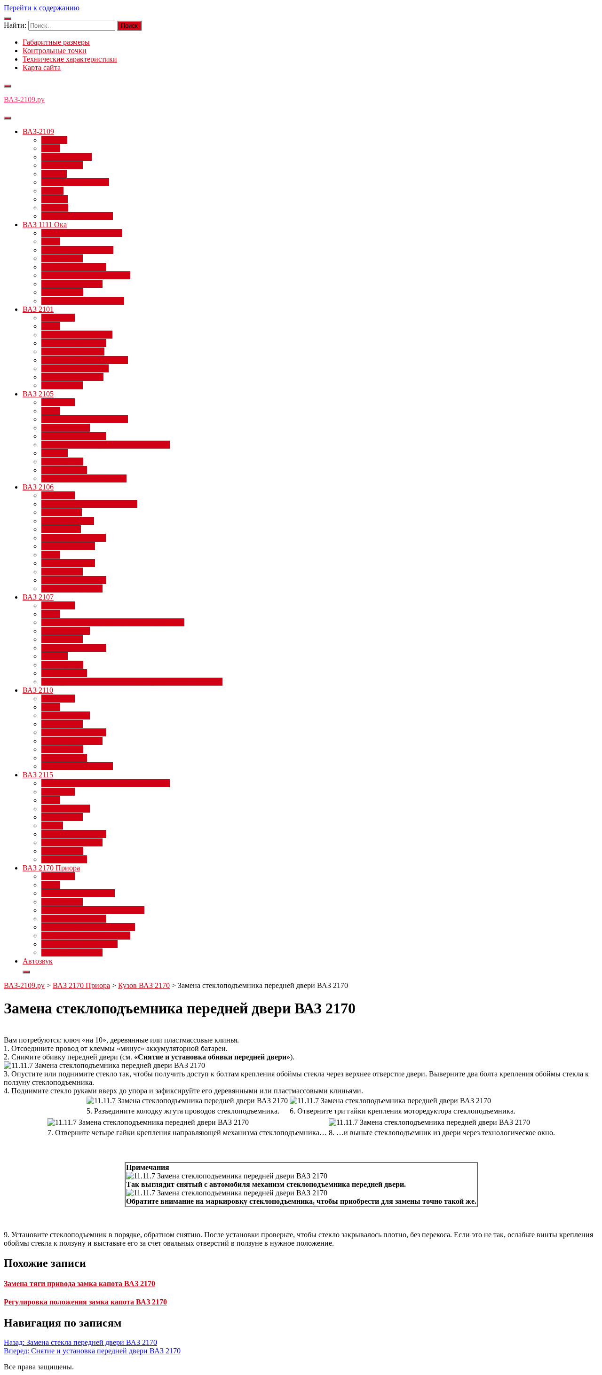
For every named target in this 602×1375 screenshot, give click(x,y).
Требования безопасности (82, 301)
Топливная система (72, 377)
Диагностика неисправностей (89, 504)
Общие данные (65, 428)
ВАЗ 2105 (38, 394)
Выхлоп (54, 140)
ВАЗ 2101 (38, 309)
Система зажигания (72, 352)
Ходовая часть (64, 470)
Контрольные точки (55, 51)
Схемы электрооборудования (88, 927)
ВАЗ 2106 (38, 487)
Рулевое (54, 174)
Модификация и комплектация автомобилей (112, 622)
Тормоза (54, 199)
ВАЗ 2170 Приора (51, 868)
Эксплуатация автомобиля (84, 478)
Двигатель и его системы (81, 233)
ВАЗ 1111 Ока (45, 225)
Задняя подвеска (67, 521)
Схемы (52, 191)
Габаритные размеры (56, 42)
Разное (52, 826)
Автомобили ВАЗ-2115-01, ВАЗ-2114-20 (105, 783)
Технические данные (75, 368)
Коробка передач (68, 546)
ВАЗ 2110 (38, 690)
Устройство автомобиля (79, 944)
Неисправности (66, 157)
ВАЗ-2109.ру (24, 99)
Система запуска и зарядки (84, 360)
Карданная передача (73, 538)
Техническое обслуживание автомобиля (105, 445)
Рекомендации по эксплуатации (92, 910)
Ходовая (54, 208)
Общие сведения (68, 563)
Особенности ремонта (76, 335)
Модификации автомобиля (84, 419)
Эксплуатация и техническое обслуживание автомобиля (131, 682)
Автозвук (38, 961)
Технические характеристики (70, 59)
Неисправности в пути (78, 893)
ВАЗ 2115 (38, 775)
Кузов (50, 148)
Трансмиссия (62, 292)
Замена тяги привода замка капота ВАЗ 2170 (79, 1284)
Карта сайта (42, 67)
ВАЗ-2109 (38, 131)
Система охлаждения (75, 182)
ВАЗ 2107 (38, 597)
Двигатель (58, 318)
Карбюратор (61, 529)
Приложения (62, 165)
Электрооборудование (77, 216)
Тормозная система (72, 284)
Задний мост (61, 512)
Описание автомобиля (77, 250)
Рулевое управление (73, 267)
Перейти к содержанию (41, 8)
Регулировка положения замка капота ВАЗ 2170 (85, 1302)
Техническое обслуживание (85, 275)
